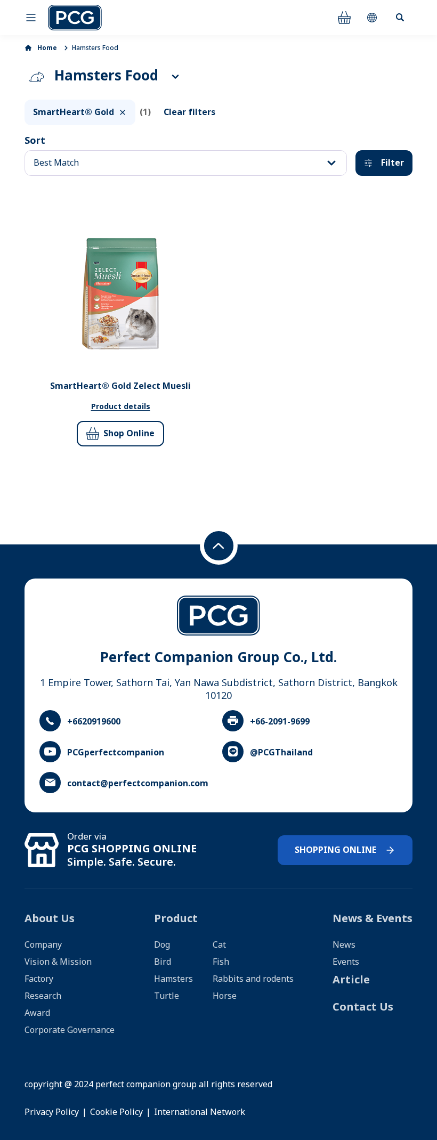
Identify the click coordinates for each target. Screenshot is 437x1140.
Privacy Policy (52, 1112)
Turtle (166, 996)
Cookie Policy (116, 1112)
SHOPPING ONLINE (335, 850)
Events (346, 962)
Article (351, 980)
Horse (225, 996)
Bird (162, 962)
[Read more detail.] (121, 294)
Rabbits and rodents (253, 979)
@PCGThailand (281, 752)
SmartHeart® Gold (73, 112)
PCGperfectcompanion (115, 752)
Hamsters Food (95, 48)
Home (47, 48)
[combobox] (186, 163)
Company (43, 945)
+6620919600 (93, 722)
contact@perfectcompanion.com (137, 783)
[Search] (399, 17)
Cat (219, 945)
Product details (120, 406)
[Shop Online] (344, 17)
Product (176, 919)
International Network (199, 1112)
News (344, 945)
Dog (162, 945)
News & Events (372, 919)
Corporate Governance (70, 1030)
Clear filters (189, 112)
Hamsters (173, 979)
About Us (50, 919)
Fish (221, 962)
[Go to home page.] (75, 17)
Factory (39, 979)
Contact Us (363, 1007)
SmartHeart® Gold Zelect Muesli (120, 386)
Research (43, 996)
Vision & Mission (58, 962)
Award (37, 1013)
